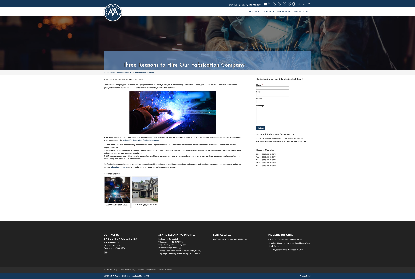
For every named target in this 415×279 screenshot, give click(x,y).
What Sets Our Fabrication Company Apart (286, 239)
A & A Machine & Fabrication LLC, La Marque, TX (129, 276)
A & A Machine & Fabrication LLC (117, 79)
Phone (259, 99)
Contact (307, 11)
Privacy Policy (305, 276)
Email (259, 92)
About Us (253, 11)
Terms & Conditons (165, 270)
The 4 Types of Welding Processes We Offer (286, 250)
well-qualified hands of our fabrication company (140, 140)
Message (260, 106)
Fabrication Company (127, 270)
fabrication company (118, 167)
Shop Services (151, 270)
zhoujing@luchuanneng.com (175, 245)
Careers (297, 11)
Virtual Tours (283, 11)
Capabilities (267, 11)
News (141, 79)
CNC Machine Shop (110, 270)
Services (141, 270)
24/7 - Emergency (237, 5)
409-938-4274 (255, 5)
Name (259, 85)
